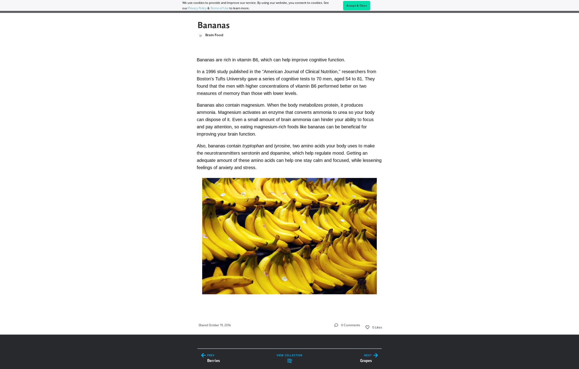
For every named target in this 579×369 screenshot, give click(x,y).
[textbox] (289, 175)
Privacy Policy (197, 8)
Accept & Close (356, 5)
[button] (336, 325)
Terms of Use (219, 8)
